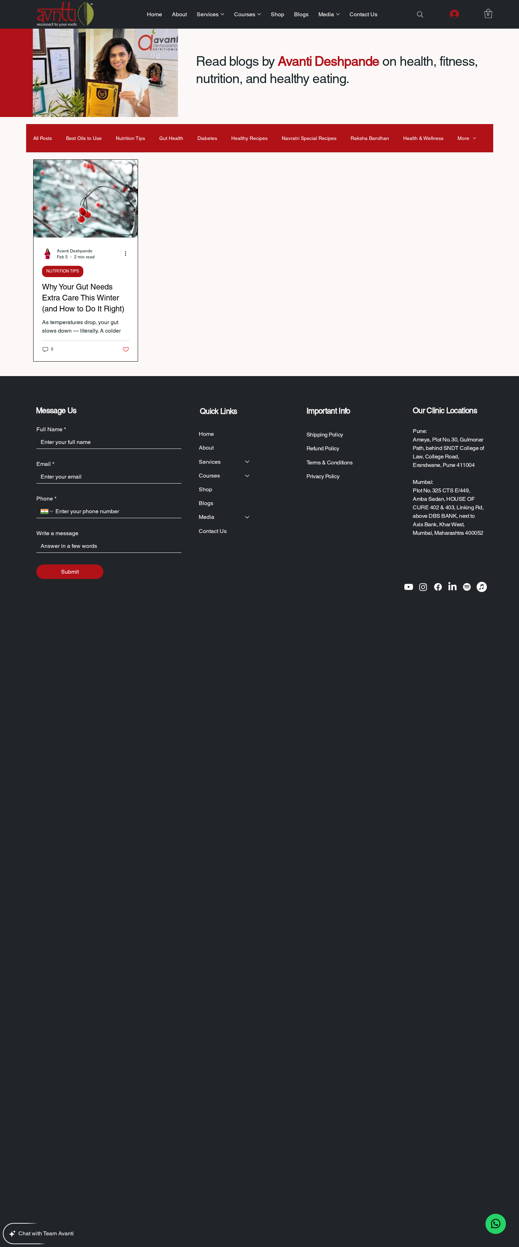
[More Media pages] (338, 14)
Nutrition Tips (130, 138)
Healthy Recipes (249, 138)
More (463, 138)
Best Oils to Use (84, 138)
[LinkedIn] (452, 587)
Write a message (57, 533)
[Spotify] (467, 587)
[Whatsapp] (495, 1224)
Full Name (51, 429)
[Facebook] (438, 587)
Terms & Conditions (329, 462)
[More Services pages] (222, 14)
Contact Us (213, 531)
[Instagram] (423, 587)
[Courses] (247, 475)
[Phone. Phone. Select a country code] (47, 511)
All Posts (42, 138)
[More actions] (128, 253)
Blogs (206, 503)
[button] (488, 13)
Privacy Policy (322, 476)
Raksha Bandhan (370, 138)
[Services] (247, 462)
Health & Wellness (423, 138)
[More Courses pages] (259, 14)
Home (206, 434)
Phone (46, 498)
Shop (205, 489)
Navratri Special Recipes (309, 138)
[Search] (420, 14)
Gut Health (171, 138)
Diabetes (207, 138)
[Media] (247, 517)
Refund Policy (322, 448)
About (206, 447)
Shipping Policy (324, 434)
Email (45, 464)
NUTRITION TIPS (62, 271)
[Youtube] (409, 587)
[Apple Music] (482, 587)
